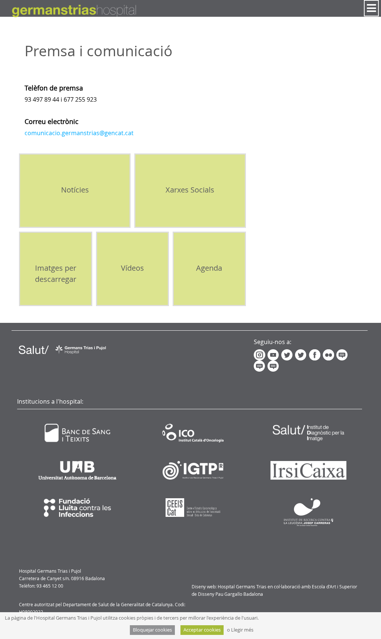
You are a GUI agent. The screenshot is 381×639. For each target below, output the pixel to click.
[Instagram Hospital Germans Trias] (261, 354)
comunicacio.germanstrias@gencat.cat (79, 133)
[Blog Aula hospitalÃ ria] (342, 354)
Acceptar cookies (202, 630)
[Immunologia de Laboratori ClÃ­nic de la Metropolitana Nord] (274, 366)
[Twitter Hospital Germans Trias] (287, 354)
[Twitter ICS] (301, 354)
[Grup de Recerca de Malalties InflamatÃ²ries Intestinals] (261, 366)
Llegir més (242, 630)
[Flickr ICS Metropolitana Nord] (329, 354)
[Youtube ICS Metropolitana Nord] (274, 354)
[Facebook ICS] (316, 354)
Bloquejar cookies (152, 630)
